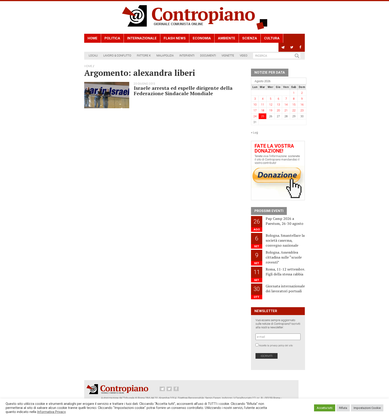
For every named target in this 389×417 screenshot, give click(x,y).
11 (262, 104)
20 (278, 110)
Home (92, 38)
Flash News (175, 38)
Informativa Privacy (51, 412)
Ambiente (226, 38)
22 (293, 110)
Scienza (249, 38)
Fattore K (144, 55)
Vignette (228, 55)
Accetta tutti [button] (324, 408)
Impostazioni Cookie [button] (367, 408)
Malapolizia (165, 55)
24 (254, 116)
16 (301, 104)
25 (262, 116)
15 (293, 104)
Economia (202, 38)
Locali (93, 55)
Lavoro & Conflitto (117, 55)
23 (301, 110)
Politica (112, 38)
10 (254, 104)
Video (243, 55)
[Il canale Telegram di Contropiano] (282, 47)
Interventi (186, 55)
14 (285, 104)
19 (270, 110)
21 (285, 110)
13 (278, 104)
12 (270, 104)
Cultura (272, 38)
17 (254, 110)
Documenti (208, 55)
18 (262, 110)
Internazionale (142, 38)
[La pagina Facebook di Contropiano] (300, 47)
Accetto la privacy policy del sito (276, 345)
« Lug (254, 132)
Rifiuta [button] (343, 408)
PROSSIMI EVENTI (268, 211)
